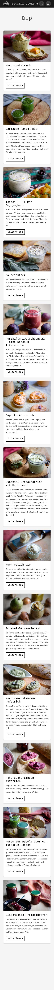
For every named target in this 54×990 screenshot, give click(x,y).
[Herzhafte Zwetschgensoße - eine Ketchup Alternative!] (27, 319)
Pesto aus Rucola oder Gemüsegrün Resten (26, 843)
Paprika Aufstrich (20, 415)
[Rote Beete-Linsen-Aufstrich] (27, 758)
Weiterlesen (15, 86)
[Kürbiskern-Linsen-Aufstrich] (27, 679)
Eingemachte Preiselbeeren (26, 915)
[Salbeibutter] (27, 256)
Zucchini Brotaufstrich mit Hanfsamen (24, 483)
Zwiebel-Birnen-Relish (23, 628)
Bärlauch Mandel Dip (21, 129)
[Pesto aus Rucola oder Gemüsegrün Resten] (27, 822)
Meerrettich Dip (18, 564)
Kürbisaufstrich (18, 65)
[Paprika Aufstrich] (27, 396)
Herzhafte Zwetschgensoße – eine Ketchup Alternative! (26, 342)
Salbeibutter (16, 275)
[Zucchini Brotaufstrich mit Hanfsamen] (27, 462)
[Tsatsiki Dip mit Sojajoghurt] (27, 182)
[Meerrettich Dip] (27, 545)
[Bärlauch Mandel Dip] (27, 109)
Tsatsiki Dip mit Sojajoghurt (19, 204)
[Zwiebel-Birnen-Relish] (27, 609)
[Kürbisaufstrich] (27, 46)
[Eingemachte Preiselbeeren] (27, 895)
